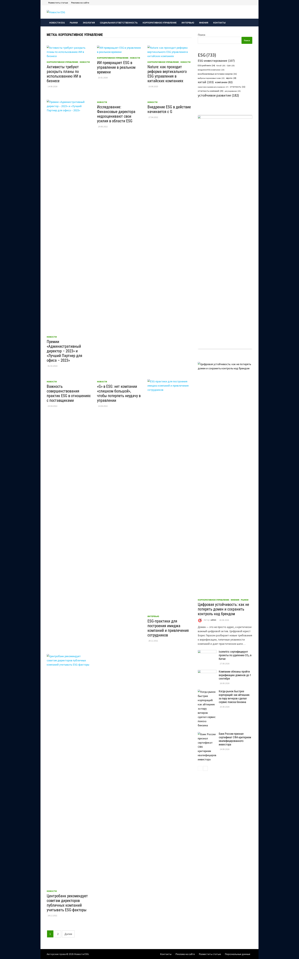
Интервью (188, 22)
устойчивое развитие (218, 95)
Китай (220, 66)
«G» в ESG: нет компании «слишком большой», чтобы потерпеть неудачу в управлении (119, 393)
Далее (68, 934)
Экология (89, 22)
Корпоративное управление (160, 22)
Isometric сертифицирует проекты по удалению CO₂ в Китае (235, 655)
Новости (85, 62)
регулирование (233, 91)
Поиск (201, 35)
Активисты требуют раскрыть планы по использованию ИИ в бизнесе (64, 74)
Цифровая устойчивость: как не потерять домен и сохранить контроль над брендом (223, 609)
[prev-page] (200, 768)
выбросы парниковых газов (211, 78)
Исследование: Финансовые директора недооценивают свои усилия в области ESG (116, 114)
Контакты (219, 22)
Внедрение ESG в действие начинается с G (169, 109)
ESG (207, 55)
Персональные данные (237, 954)
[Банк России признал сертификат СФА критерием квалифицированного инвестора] (207, 734)
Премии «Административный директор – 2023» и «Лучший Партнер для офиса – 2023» (64, 351)
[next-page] (205, 768)
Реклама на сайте (80, 2)
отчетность (237, 86)
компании (224, 82)
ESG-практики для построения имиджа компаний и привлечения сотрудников (168, 628)
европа (231, 78)
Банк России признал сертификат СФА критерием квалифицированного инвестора (235, 739)
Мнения (203, 22)
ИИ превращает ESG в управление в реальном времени (116, 67)
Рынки (74, 22)
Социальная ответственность (119, 22)
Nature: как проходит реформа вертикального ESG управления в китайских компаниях (167, 74)
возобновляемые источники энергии (217, 74)
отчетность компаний (210, 91)
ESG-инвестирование (216, 60)
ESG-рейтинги (206, 65)
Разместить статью (58, 2)
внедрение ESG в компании (211, 70)
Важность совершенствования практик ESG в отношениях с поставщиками (69, 393)
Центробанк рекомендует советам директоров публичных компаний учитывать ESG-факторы (67, 903)
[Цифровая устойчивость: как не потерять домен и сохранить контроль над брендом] (225, 478)
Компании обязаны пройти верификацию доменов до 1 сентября (235, 675)
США (231, 65)
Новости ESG (57, 22)
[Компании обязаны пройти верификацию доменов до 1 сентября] (207, 672)
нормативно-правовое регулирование (213, 87)
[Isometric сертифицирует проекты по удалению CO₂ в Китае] (207, 652)
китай (206, 82)
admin (213, 620)
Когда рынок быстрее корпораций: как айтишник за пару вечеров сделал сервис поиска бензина (234, 697)
